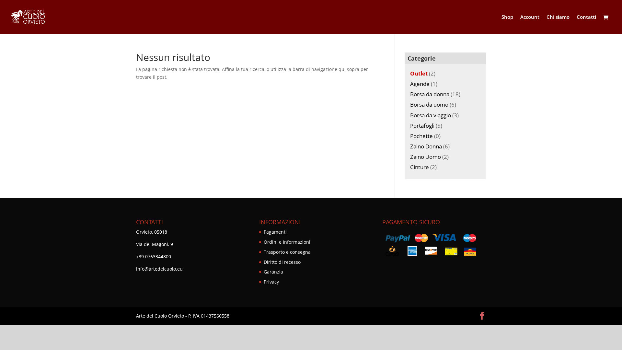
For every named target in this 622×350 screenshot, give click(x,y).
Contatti (586, 17)
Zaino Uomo (425, 156)
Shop (507, 17)
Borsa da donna (429, 94)
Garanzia (273, 272)
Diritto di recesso (282, 262)
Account (529, 17)
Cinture (419, 167)
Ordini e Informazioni (287, 242)
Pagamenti (275, 232)
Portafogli (422, 125)
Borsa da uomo (429, 104)
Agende (420, 84)
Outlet (419, 73)
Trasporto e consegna (287, 252)
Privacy (271, 282)
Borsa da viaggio (430, 115)
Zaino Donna (426, 146)
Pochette (421, 136)
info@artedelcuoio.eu (159, 269)
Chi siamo (558, 17)
